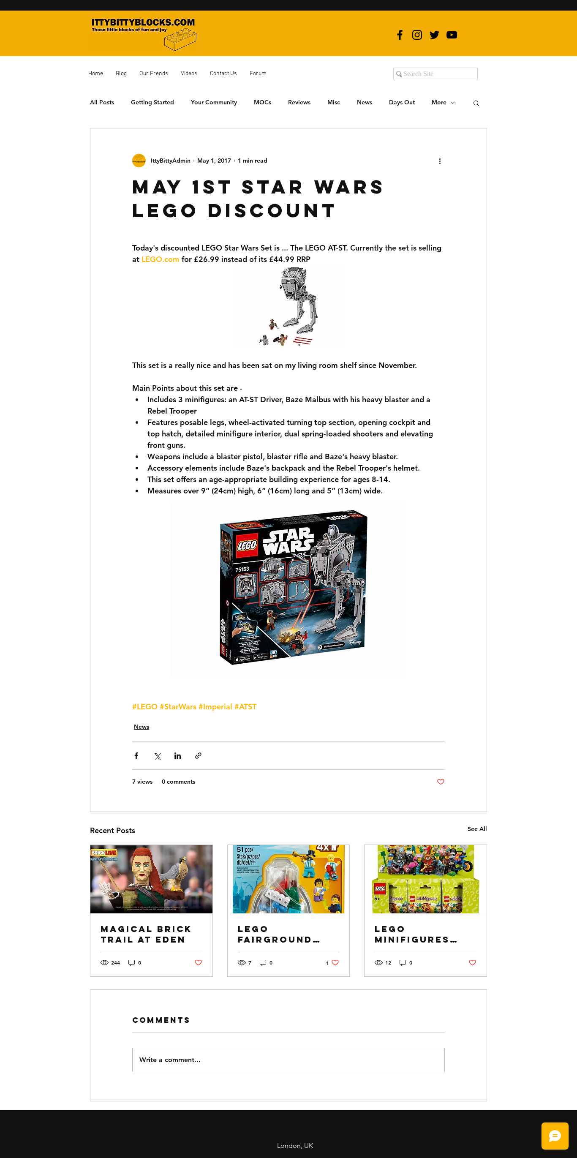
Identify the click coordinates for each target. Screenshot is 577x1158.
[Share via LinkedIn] (178, 756)
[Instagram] (417, 34)
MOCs (262, 102)
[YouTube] (451, 34)
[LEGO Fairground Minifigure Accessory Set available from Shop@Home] (289, 879)
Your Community (214, 102)
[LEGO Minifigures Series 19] (426, 879)
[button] (476, 102)
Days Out (402, 102)
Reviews (299, 102)
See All (477, 829)
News (364, 102)
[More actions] (440, 160)
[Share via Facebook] (136, 756)
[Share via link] (198, 756)
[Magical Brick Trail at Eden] (151, 879)
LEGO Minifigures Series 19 (412, 934)
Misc (333, 102)
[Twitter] (434, 34)
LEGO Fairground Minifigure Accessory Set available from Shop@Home (287, 934)
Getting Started (152, 102)
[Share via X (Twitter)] (157, 756)
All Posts (102, 102)
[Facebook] (399, 34)
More (439, 102)
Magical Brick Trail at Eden (146, 934)
